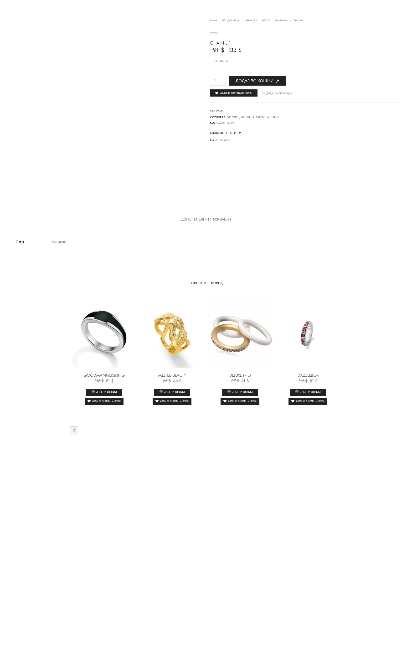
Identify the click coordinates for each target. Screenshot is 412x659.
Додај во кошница (257, 80)
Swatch (225, 140)
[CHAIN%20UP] (226, 133)
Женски (59, 242)
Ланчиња (247, 117)
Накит (275, 117)
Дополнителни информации (206, 219)
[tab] (206, 219)
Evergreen (233, 117)
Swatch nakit (225, 123)
